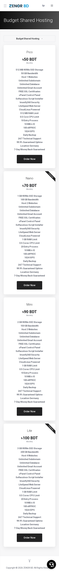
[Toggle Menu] (4, 5)
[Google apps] (52, 5)
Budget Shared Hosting (27, 38)
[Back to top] (29, 561)
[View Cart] (44, 5)
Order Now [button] (29, 159)
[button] (51, 564)
